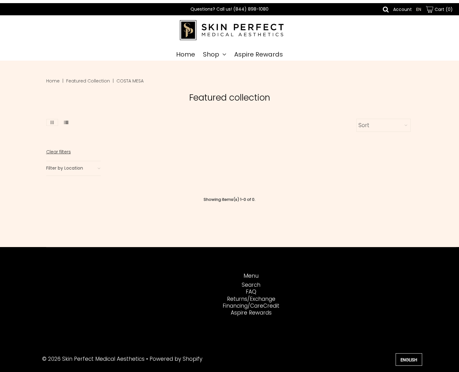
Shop (211, 54)
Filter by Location (64, 168)
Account (402, 9)
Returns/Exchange (251, 299)
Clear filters (58, 152)
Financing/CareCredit (251, 306)
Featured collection (88, 81)
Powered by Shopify (176, 359)
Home (185, 54)
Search (251, 285)
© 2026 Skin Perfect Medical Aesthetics (93, 359)
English (409, 360)
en (418, 9)
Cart (443, 9)
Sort (363, 125)
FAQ (251, 291)
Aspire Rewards (258, 54)
